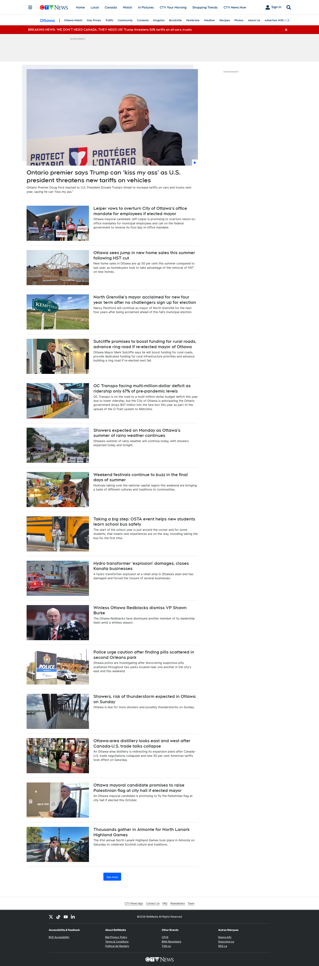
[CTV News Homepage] (54, 7)
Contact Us (153, 903)
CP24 (165, 937)
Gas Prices (94, 20)
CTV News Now (235, 7)
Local (95, 7)
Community (125, 20)
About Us (254, 20)
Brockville (175, 20)
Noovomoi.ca (226, 941)
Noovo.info (224, 937)
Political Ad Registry (117, 946)
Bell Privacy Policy (116, 937)
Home (80, 7)
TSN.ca (166, 946)
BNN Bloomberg (171, 941)
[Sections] (30, 7)
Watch (127, 7)
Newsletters (177, 903)
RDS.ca (222, 946)
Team (191, 903)
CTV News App (134, 903)
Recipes (224, 20)
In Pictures (146, 7)
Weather (209, 20)
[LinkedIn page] (73, 916)
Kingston (159, 20)
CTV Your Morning (173, 7)
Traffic (109, 20)
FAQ (164, 903)
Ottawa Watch (73, 20)
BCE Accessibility (59, 937)
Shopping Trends (205, 7)
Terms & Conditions (116, 941)
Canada (111, 7)
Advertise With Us (276, 20)
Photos (238, 20)
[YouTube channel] (66, 916)
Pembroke (193, 20)
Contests (143, 20)
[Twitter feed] (51, 916)
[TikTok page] (58, 916)
